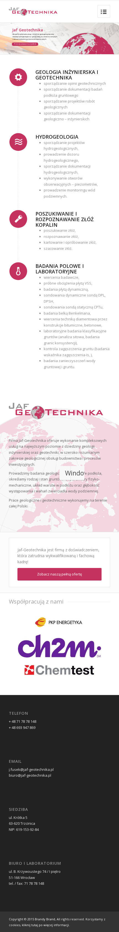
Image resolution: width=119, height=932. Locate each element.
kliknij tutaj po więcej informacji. (46, 925)
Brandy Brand (45, 919)
